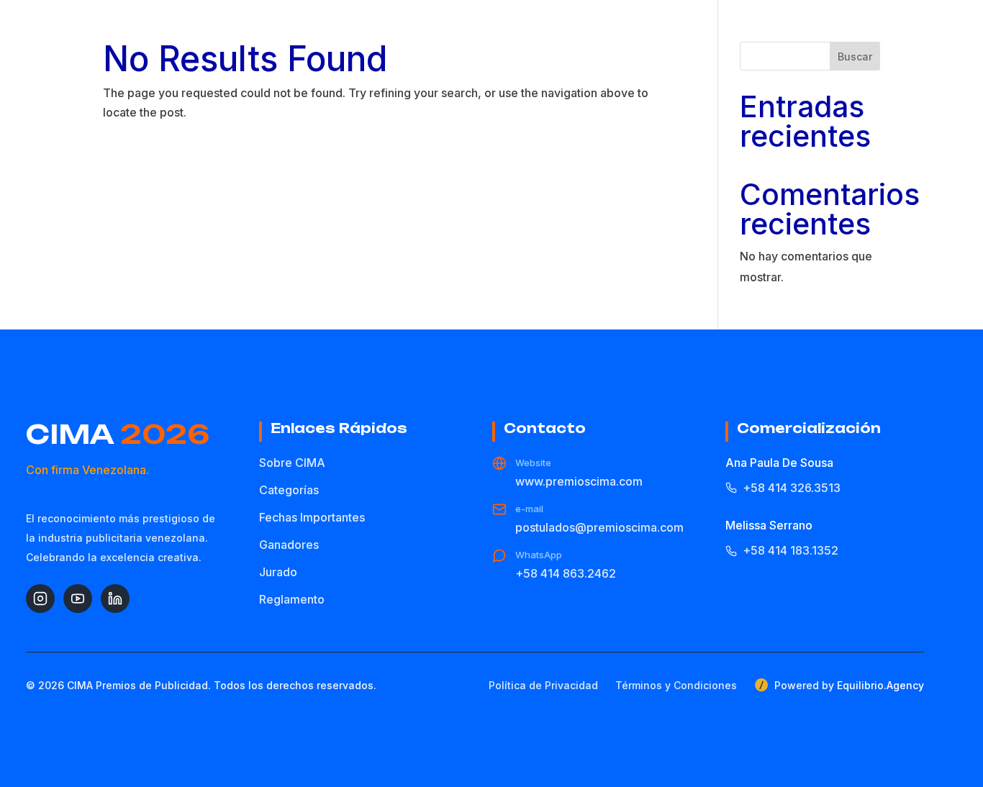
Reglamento (292, 599)
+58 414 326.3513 (792, 488)
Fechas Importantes (312, 517)
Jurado (278, 572)
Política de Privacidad (543, 685)
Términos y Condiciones (676, 685)
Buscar (855, 56)
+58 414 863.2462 (565, 573)
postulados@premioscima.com (599, 527)
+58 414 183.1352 (790, 550)
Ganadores (289, 544)
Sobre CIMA (292, 462)
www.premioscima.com (579, 481)
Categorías (289, 490)
